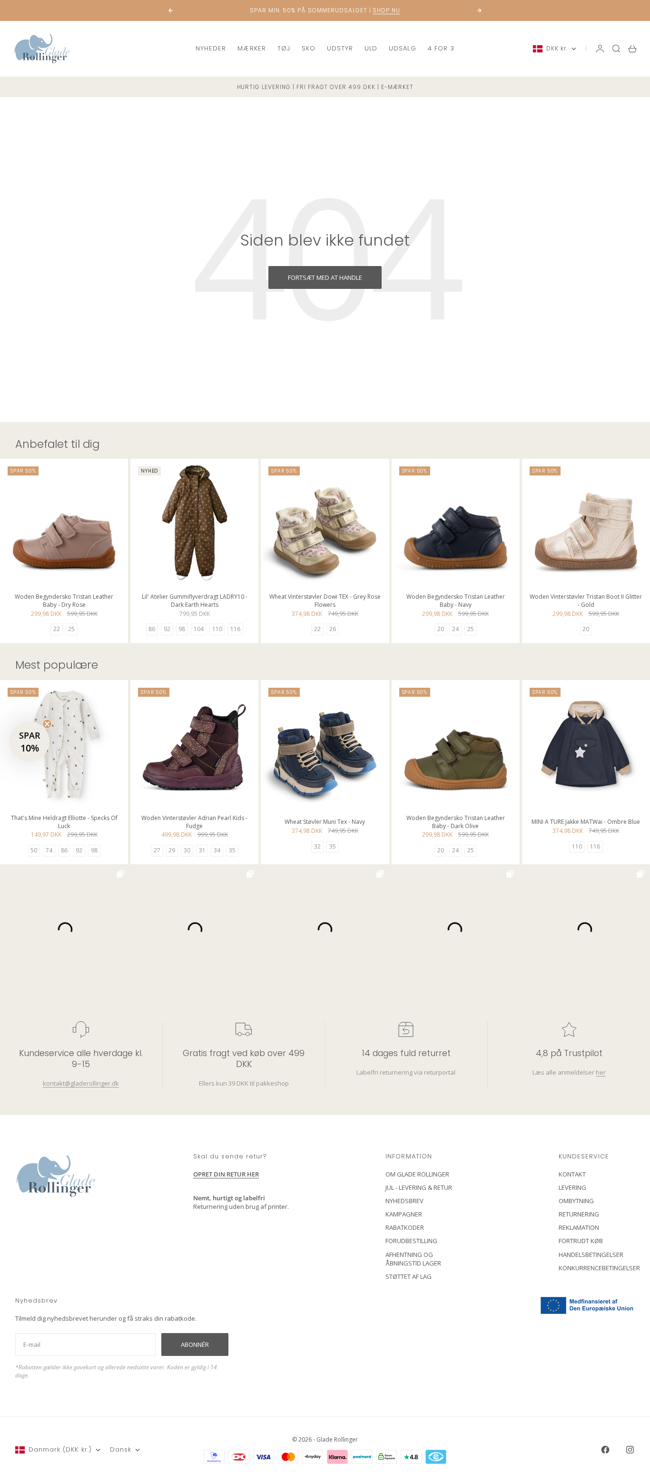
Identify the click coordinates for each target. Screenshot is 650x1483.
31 (202, 850)
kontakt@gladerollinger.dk (81, 1083)
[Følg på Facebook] (605, 1449)
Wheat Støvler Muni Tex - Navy (325, 823)
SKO (308, 48)
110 (217, 629)
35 (232, 850)
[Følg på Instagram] (630, 1449)
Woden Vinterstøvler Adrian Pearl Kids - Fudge (194, 823)
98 (181, 629)
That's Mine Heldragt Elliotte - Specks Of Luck (64, 823)
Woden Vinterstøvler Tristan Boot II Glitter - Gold (586, 601)
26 (332, 629)
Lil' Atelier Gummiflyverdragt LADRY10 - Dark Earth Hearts (194, 601)
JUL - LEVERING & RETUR (418, 1187)
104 (199, 629)
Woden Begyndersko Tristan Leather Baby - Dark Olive (455, 823)
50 (33, 850)
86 (151, 629)
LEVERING (572, 1187)
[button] (29, 741)
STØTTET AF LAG (408, 1276)
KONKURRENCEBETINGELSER (599, 1268)
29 (171, 850)
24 (455, 629)
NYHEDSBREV (404, 1200)
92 (167, 629)
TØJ (283, 48)
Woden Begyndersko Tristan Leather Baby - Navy (455, 601)
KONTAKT (572, 1174)
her (600, 1072)
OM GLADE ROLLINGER (417, 1174)
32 (317, 846)
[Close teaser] (47, 724)
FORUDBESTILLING (411, 1240)
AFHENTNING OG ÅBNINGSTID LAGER (413, 1258)
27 (157, 850)
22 (56, 629)
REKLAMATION (579, 1227)
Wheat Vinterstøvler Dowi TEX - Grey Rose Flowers (325, 601)
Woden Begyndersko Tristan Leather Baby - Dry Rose (64, 601)
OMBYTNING (576, 1200)
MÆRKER (251, 48)
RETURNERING (579, 1214)
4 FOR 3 (441, 48)
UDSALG (402, 48)
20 (440, 629)
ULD (370, 48)
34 (217, 850)
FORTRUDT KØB (581, 1240)
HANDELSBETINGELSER (591, 1254)
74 (49, 850)
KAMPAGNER (403, 1214)
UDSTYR (340, 48)
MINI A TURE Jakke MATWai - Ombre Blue (586, 823)
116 (235, 629)
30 (187, 850)
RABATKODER (404, 1227)
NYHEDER (211, 48)
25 (71, 629)
